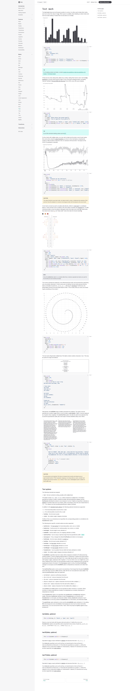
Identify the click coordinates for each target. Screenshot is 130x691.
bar (58, 14)
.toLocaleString (68, 72)
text (50, 640)
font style (53, 543)
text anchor (55, 526)
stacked (80, 207)
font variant (55, 545)
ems (55, 413)
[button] (25, 6)
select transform (59, 139)
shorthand (74, 285)
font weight (55, 547)
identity (44, 502)
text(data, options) (102, 13)
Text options (100, 10)
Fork (90, 46)
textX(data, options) (102, 15)
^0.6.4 (83, 534)
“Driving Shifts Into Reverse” (58, 81)
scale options (57, 648)
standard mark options (56, 507)
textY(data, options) (102, 17)
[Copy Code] (86, 48)
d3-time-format (52, 73)
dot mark (76, 206)
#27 (65, 133)
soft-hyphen (72, 413)
